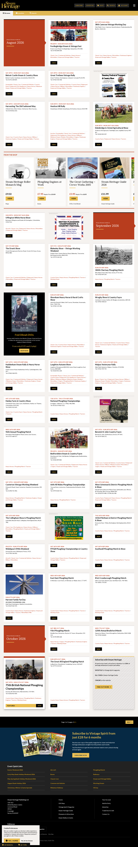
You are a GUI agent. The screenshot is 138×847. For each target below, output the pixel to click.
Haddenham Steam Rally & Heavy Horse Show (23, 364)
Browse (7, 13)
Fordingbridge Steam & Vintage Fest (65, 45)
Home (61, 800)
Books (39, 204)
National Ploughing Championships (65, 400)
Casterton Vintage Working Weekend (22, 483)
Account (124, 5)
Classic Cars (54, 55)
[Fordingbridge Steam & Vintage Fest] (69, 31)
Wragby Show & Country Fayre (108, 296)
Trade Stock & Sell (108, 810)
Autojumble (9, 84)
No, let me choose (27, 840)
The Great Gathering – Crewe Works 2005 (82, 183)
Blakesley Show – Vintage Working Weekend (65, 248)
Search (112, 5)
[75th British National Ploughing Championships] (24, 669)
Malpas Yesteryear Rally (106, 363)
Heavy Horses (76, 55)
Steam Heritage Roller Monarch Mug (18, 183)
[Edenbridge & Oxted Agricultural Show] (113, 113)
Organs (76, 137)
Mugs (7, 204)
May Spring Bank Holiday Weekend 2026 (22, 779)
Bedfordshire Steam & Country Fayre (66, 452)
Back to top (136, 845)
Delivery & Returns (41, 834)
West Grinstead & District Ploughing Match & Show (113, 484)
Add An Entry (106, 803)
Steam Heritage (10, 5)
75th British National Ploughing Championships (24, 685)
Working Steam (54, 279)
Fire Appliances (21, 86)
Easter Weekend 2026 (15, 770)
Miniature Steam (55, 137)
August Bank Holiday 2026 (17, 783)
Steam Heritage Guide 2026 (113, 183)
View (54, 63)
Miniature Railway (61, 379)
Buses (60, 375)
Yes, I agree (13, 841)
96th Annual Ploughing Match (18, 431)
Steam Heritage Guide (107, 204)
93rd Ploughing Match (59, 629)
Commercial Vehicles (65, 55)
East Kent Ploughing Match (62, 577)
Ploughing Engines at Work (50, 183)
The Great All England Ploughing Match (67, 660)
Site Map (51, 834)
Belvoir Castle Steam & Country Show (22, 74)
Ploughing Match (74, 277)
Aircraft (8, 228)
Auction (52, 133)
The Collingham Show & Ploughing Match (23, 517)
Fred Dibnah (77, 204)
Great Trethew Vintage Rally (62, 74)
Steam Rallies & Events (66, 818)
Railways (96, 774)
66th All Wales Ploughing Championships (67, 483)
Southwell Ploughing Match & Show (110, 548)
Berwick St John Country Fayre (108, 431)
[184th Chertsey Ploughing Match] (113, 255)
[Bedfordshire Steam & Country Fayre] (69, 438)
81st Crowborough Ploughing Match (110, 577)
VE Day (95, 788)
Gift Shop (62, 803)
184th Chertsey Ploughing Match (109, 269)
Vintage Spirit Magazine (66, 807)
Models (63, 137)
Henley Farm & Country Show (18, 400)
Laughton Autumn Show (61, 363)
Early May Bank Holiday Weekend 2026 (21, 774)
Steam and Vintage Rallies (65, 57)
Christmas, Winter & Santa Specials (20, 788)
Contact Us (105, 814)
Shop (101, 5)
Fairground (13, 86)
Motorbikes (53, 57)
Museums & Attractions (66, 814)
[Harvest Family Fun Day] (24, 584)
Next (129, 722)
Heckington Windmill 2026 (15, 602)
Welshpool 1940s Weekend (17, 548)
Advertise (90, 5)
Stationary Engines (125, 55)
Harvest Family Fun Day (16, 598)
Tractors (77, 57)
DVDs (71, 204)
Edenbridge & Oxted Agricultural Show (111, 127)
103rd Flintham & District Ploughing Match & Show (113, 518)
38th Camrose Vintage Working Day (110, 23)
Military (62, 86)
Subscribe (79, 5)
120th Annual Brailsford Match (108, 629)
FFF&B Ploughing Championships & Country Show (68, 549)
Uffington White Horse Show (18, 216)
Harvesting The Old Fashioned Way (21, 105)
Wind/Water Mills (26, 612)
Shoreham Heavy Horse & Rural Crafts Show (66, 297)
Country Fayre (76, 84)
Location (21, 13)
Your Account (106, 800)
